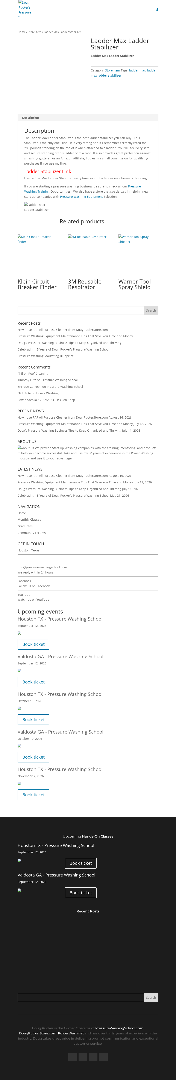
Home (22, 32)
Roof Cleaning (38, 373)
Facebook (24, 581)
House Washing (47, 393)
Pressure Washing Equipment (81, 197)
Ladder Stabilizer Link (47, 171)
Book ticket (33, 644)
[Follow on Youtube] (93, 1057)
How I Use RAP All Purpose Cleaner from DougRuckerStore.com (63, 330)
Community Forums (32, 533)
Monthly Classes (29, 519)
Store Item (34, 32)
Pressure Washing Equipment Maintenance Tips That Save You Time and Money (75, 336)
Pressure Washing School (59, 380)
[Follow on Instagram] (103, 1057)
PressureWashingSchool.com (119, 1028)
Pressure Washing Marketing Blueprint (45, 356)
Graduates (25, 526)
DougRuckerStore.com (37, 1033)
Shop (71, 400)
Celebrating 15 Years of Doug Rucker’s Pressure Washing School (63, 349)
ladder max (137, 70)
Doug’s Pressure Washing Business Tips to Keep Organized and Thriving (69, 343)
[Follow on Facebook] (72, 1057)
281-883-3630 (27, 559)
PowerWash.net (71, 1033)
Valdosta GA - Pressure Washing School (60, 656)
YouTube (24, 595)
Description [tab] (30, 118)
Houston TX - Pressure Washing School (60, 618)
